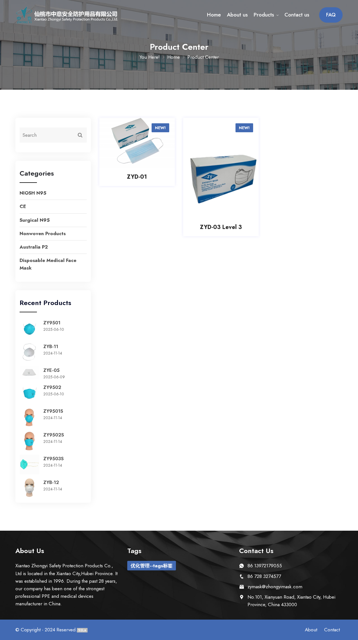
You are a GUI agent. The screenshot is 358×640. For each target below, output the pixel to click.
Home (214, 14)
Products (264, 14)
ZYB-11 (50, 346)
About (311, 629)
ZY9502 (52, 387)
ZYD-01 (137, 177)
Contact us (296, 14)
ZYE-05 (51, 370)
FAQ (331, 14)
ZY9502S (53, 434)
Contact (332, 629)
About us (237, 14)
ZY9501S (53, 411)
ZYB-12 (51, 482)
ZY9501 (51, 322)
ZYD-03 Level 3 (221, 227)
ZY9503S (53, 458)
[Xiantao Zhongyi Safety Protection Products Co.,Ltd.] (67, 15)
